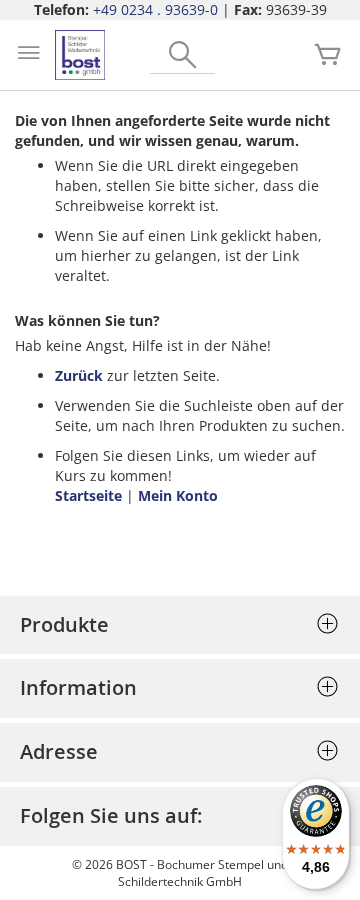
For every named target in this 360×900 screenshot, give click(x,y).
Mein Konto (178, 495)
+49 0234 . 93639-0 (155, 9)
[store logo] (80, 55)
